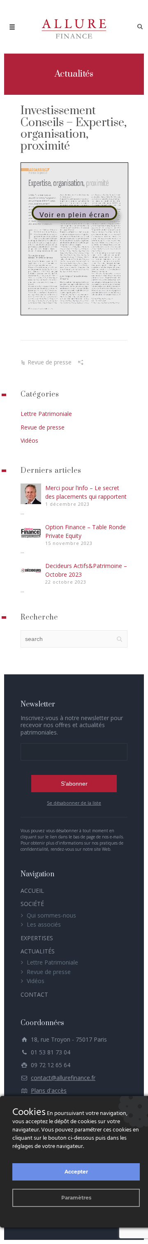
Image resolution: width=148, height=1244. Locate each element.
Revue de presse (50, 362)
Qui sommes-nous (51, 915)
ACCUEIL (32, 890)
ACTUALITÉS (38, 951)
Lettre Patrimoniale (46, 414)
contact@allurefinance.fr (63, 1078)
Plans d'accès (49, 1090)
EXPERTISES (37, 938)
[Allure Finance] (73, 26)
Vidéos (29, 440)
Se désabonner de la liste (74, 803)
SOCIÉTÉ (32, 904)
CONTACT (34, 994)
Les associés (44, 924)
